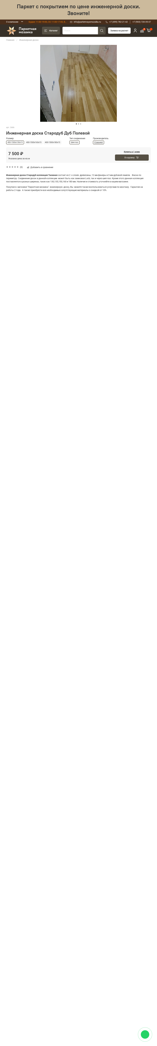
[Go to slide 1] (76, 123)
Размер (10, 138)
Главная (10, 40)
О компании (12, 22)
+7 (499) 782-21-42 (118, 22)
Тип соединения (77, 138)
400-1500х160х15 (33, 142)
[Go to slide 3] (80, 123)
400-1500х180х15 (52, 142)
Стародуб (98, 142)
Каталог (53, 30)
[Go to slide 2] (78, 123)
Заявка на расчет (119, 30)
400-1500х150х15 (15, 142)
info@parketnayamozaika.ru (87, 22)
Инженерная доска (28, 40)
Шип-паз (74, 142)
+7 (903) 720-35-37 (141, 22)
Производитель (101, 138)
